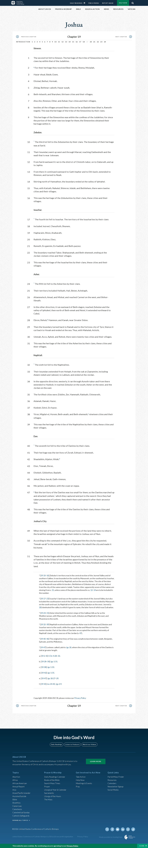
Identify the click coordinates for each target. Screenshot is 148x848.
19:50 (43, 684)
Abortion (16, 777)
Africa (15, 780)
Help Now (123, 3)
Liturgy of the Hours (52, 796)
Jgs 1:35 (50, 673)
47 (80, 633)
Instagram (128, 829)
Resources (112, 780)
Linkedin (123, 829)
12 (63, 42)
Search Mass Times (52, 783)
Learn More (95, 761)
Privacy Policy (80, 698)
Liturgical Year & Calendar (55, 790)
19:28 (43, 661)
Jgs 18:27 (51, 678)
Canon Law (17, 806)
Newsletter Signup (115, 786)
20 (91, 42)
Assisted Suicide (19, 796)
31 (47, 613)
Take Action (80, 777)
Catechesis (17, 809)
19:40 (43, 639)
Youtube (118, 829)
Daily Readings (76, 3)
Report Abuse (107, 3)
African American (19, 783)
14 (70, 42)
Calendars (112, 783)
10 (55, 42)
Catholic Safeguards (20, 815)
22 (98, 42)
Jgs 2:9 (59, 684)
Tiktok (133, 829)
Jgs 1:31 (53, 661)
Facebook (112, 829)
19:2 (43, 656)
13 (66, 42)
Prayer (47, 786)
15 (73, 42)
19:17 (43, 598)
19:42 (43, 673)
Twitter (107, 829)
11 (59, 42)
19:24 (43, 613)
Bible (14, 799)
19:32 (43, 624)
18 (84, 42)
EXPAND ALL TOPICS (20, 820)
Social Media (113, 790)
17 (80, 42)
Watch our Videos (89, 744)
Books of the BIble (51, 780)
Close (141, 846)
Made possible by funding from (111, 837)
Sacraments (49, 793)
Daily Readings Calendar (85, 3)
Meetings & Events (84, 783)
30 (48, 661)
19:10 (43, 575)
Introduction (23, 42)
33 (59, 656)
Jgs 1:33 (50, 667)
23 (101, 42)
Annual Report (18, 786)
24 (105, 42)
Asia (14, 790)
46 (47, 639)
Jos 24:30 (51, 684)
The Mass (48, 799)
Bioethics (16, 803)
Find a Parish (93, 3)
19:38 (43, 667)
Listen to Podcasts (72, 744)
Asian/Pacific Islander (21, 793)
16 (77, 42)
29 (57, 678)
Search (132, 2)
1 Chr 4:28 (52, 656)
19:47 (43, 647)
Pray (78, 786)
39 (47, 624)
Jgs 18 (68, 647)
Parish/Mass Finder (116, 777)
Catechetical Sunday (21, 812)
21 (94, 42)
